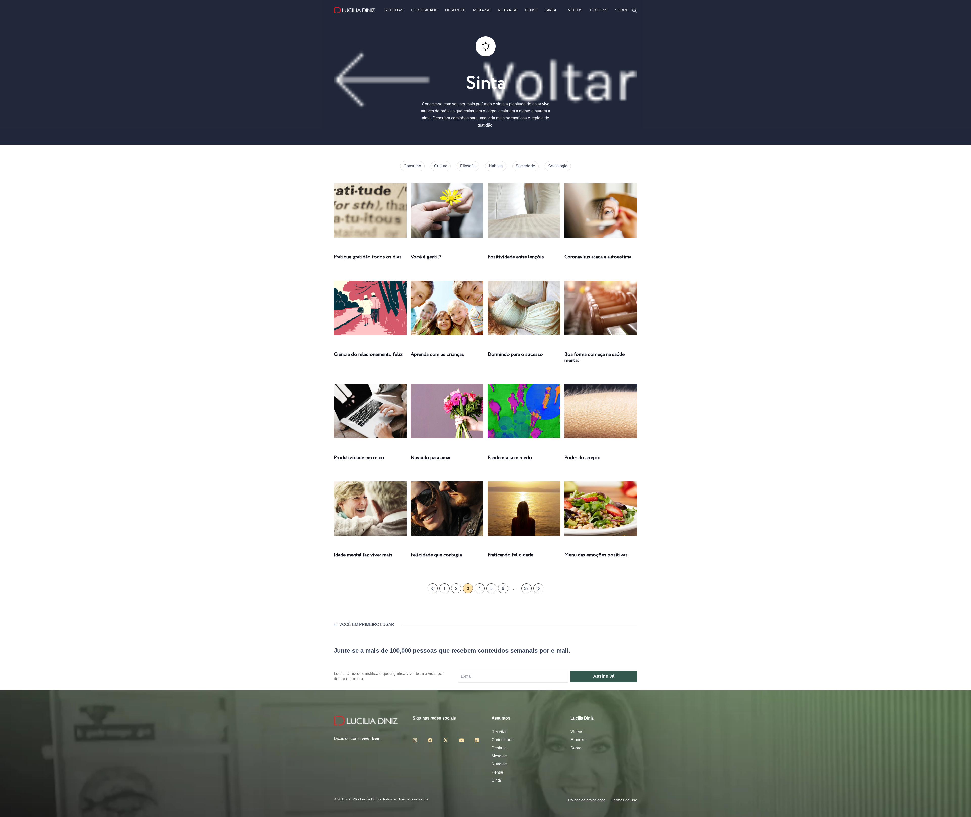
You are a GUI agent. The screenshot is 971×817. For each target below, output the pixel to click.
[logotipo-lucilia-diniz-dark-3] (354, 10)
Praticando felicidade (510, 555)
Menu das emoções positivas (596, 555)
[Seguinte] (538, 588)
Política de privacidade (586, 800)
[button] (634, 10)
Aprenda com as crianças (437, 354)
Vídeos (576, 732)
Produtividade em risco (359, 457)
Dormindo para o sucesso (515, 354)
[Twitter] (445, 740)
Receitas (499, 732)
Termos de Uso (624, 800)
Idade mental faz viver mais (363, 555)
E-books (577, 740)
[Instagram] (415, 740)
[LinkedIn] (477, 740)
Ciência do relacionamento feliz (368, 354)
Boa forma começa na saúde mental (594, 357)
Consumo (412, 166)
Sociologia (557, 166)
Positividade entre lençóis (516, 257)
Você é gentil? (426, 257)
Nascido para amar (431, 457)
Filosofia (468, 166)
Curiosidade (503, 740)
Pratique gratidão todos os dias (368, 257)
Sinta (496, 780)
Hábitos (496, 166)
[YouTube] (461, 740)
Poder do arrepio (582, 457)
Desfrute (499, 748)
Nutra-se (499, 764)
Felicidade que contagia (436, 555)
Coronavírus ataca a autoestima (597, 257)
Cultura (440, 166)
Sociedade (525, 166)
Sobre (575, 748)
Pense (497, 772)
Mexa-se (499, 756)
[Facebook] (430, 740)
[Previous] (433, 588)
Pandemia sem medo (510, 457)
